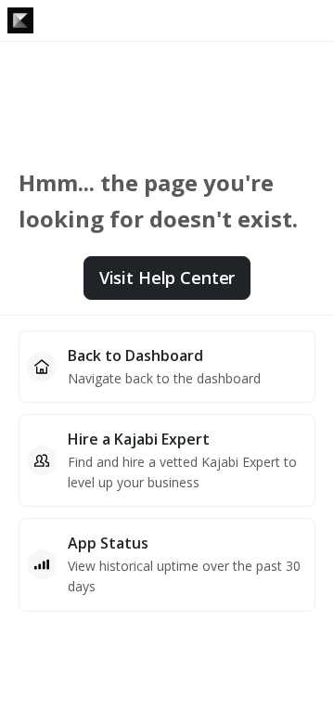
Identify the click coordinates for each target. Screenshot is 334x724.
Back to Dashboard (135, 355)
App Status (108, 543)
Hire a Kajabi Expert (139, 439)
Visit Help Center (167, 277)
